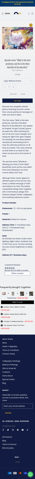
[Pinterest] (18, 429)
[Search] (29, 13)
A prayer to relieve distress (13, 321)
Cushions (6, 372)
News (4, 343)
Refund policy (8, 448)
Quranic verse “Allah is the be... (15, 307)
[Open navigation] (3, 13)
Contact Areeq (8, 354)
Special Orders (8, 379)
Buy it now (17, 101)
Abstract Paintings (10, 365)
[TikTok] (27, 429)
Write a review (18, 273)
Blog (4, 383)
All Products (7, 437)
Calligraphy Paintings (11, 361)
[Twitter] (8, 429)
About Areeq (7, 339)
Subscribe (8, 413)
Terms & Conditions (10, 350)
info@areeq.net (8, 426)
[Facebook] (3, 429)
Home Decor (7, 376)
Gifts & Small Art (9, 368)
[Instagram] (13, 429)
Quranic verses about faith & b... (15, 314)
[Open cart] (32, 14)
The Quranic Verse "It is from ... (14, 325)
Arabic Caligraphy (9, 346)
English (7, 14)
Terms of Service (9, 444)
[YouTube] (22, 429)
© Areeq (18, 462)
